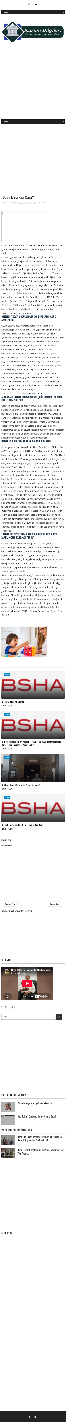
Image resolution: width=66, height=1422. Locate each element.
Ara (58, 1017)
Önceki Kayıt (55, 904)
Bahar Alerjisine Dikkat (13, 701)
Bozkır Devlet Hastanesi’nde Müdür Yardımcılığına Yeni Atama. (40, 1151)
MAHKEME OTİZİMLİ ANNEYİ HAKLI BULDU (23, 393)
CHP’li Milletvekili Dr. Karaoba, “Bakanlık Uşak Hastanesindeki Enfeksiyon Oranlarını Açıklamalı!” (31, 743)
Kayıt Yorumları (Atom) (20, 910)
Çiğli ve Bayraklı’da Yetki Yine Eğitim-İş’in (22, 784)
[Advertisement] (33, 83)
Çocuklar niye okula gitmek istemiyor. (35, 1103)
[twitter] (36, 4)
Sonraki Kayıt (10, 904)
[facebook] (29, 4)
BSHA (43, 202)
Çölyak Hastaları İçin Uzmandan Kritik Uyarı (22, 824)
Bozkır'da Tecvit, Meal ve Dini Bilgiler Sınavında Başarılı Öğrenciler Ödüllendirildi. (39, 1138)
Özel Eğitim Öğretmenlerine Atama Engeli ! (37, 1116)
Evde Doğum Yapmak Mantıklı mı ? (17, 1129)
